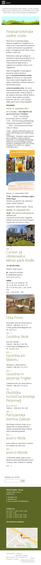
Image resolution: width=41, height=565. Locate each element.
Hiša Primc (13, 330)
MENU (8, 3)
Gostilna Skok (14, 349)
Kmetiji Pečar (14, 114)
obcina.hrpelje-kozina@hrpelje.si (26, 13)
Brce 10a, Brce (11, 406)
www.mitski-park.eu (13, 277)
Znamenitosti (10, 553)
